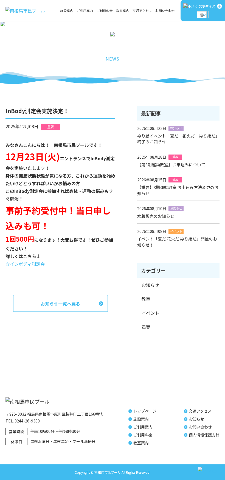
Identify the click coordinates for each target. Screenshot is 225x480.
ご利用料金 (104, 10)
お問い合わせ (165, 10)
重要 (146, 327)
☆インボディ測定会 (25, 264)
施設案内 (66, 10)
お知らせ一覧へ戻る (60, 303)
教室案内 (122, 10)
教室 (146, 299)
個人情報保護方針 (204, 435)
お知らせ (150, 285)
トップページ (144, 411)
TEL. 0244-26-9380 (22, 421)
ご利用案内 (85, 10)
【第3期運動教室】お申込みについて (171, 164)
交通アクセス (142, 10)
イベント (150, 313)
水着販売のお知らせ (155, 216)
